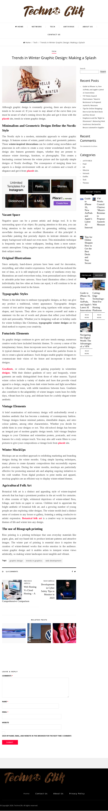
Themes (86, 183)
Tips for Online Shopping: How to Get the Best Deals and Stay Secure (93, 111)
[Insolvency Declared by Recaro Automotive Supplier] (64, 633)
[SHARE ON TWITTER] (75, 571)
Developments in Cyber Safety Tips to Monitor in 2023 (48, 591)
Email (5, 712)
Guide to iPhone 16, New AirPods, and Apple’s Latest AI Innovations (93, 89)
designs (6, 372)
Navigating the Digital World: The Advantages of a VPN (85, 341)
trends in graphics (34, 560)
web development (53, 560)
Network (37, 27)
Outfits (85, 176)
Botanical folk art (32, 518)
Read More (87, 316)
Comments (7, 676)
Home (20, 27)
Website (5, 722)
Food (84, 164)
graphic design (16, 560)
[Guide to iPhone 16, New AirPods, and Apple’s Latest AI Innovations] (14, 633)
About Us (88, 27)
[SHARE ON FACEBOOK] (72, 571)
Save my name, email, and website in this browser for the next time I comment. (37, 736)
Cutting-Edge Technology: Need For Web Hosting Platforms (98, 302)
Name (5, 701)
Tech (52, 27)
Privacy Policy (77, 793)
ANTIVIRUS (68, 27)
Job (84, 167)
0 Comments (13, 571)
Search (82, 68)
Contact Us (54, 34)
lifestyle (86, 170)
